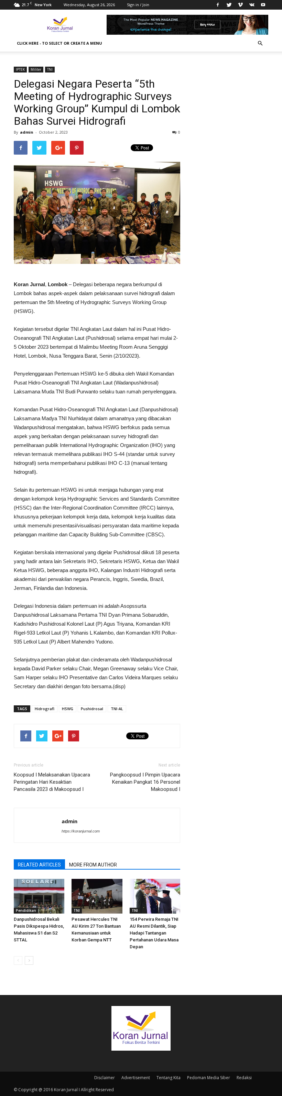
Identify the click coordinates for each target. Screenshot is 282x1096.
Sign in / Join (138, 4)
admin (26, 132)
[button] (260, 43)
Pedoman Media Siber (208, 1078)
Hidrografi (44, 708)
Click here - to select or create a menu (59, 43)
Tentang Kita (168, 1078)
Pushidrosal (92, 708)
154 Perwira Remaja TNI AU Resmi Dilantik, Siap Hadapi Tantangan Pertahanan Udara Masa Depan (154, 933)
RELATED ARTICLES (39, 865)
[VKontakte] (252, 5)
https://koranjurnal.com (81, 831)
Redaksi (244, 1078)
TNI (50, 69)
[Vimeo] (240, 5)
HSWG (67, 708)
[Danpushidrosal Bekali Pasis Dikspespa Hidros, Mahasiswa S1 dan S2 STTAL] (39, 896)
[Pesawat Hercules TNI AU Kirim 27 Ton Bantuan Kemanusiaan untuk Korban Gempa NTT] (97, 896)
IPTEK (20, 69)
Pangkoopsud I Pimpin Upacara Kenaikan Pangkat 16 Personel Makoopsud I (145, 782)
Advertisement (135, 1078)
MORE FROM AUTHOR (93, 865)
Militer (36, 69)
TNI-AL (117, 708)
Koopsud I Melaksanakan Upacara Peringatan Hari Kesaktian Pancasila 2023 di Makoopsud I (52, 782)
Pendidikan (26, 910)
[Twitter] (229, 5)
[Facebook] (218, 5)
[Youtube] (263, 5)
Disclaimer (104, 1078)
